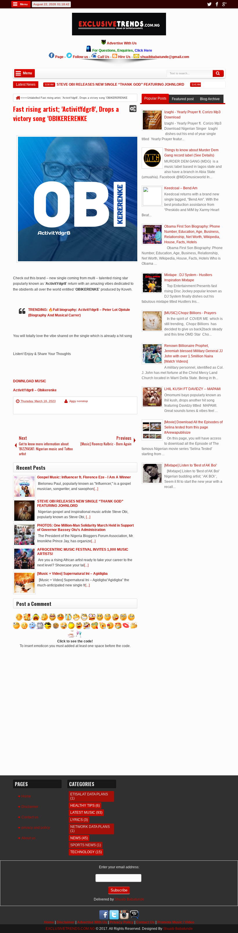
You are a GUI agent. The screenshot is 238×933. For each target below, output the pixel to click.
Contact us (29, 817)
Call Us (103, 57)
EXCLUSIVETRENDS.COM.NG (70, 929)
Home (26, 796)
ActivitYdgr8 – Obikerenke (35, 390)
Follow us (80, 57)
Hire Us (124, 57)
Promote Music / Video (175, 922)
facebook (217, 4)
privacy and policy (35, 828)
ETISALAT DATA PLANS (89, 794)
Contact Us (145, 922)
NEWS (75, 838)
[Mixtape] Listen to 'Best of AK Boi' (190, 465)
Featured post (183, 99)
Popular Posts (155, 98)
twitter (209, 4)
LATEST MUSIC (82, 812)
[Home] (18, 98)
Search (218, 73)
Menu (24, 4)
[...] (96, 489)
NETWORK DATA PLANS (90, 827)
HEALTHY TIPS (82, 806)
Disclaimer (29, 807)
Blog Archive (210, 99)
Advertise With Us (92, 922)
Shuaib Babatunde (129, 899)
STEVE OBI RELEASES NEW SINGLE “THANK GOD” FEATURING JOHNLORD (114, 84)
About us (28, 838)
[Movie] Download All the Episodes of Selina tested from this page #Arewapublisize (193, 427)
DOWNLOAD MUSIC (29, 381)
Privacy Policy (122, 922)
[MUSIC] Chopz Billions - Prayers (190, 313)
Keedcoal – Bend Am (180, 188)
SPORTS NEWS (83, 845)
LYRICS (76, 820)
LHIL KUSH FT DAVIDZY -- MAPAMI (192, 389)
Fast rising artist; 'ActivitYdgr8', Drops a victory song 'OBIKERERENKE (66, 113)
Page (59, 57)
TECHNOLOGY (82, 852)
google (224, 4)
